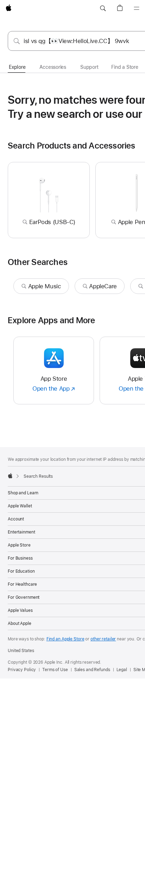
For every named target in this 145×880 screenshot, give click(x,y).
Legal (121, 669)
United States (21, 650)
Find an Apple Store (65, 639)
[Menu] (136, 8)
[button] (102, 8)
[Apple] (10, 475)
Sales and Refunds (92, 669)
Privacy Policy (22, 669)
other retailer (103, 639)
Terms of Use (55, 669)
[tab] (17, 67)
